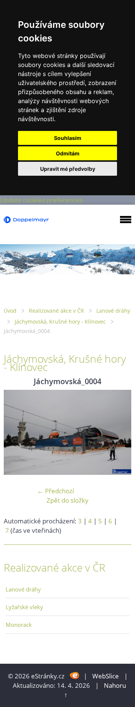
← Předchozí (55, 491)
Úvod (10, 310)
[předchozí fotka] (16, 432)
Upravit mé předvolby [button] (67, 169)
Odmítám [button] (68, 153)
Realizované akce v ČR (56, 310)
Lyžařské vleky (24, 607)
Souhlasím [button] (67, 138)
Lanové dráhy (113, 310)
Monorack (19, 624)
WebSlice (105, 676)
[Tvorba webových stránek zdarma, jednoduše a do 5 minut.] (75, 675)
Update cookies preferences (41, 200)
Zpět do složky (67, 500)
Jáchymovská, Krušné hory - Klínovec (60, 321)
